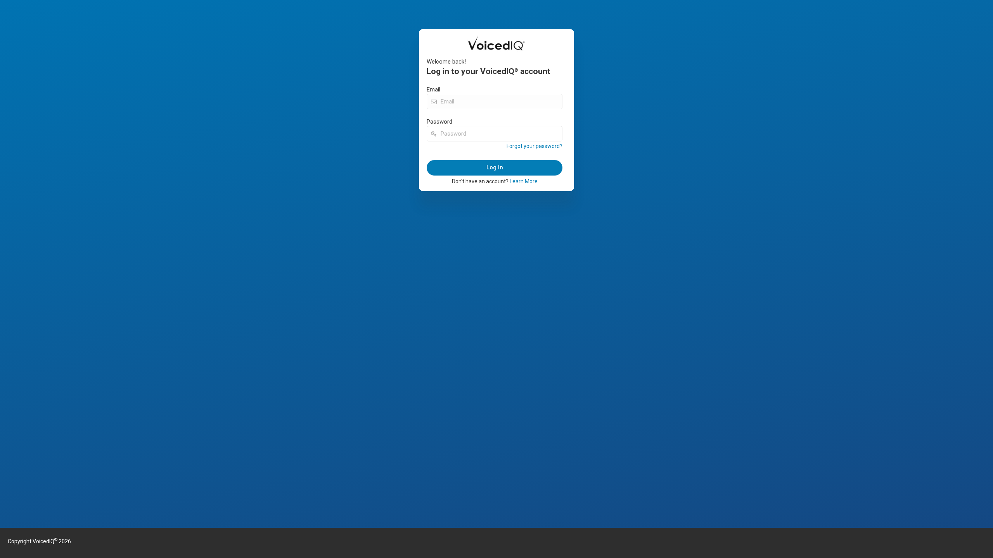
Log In (494, 167)
